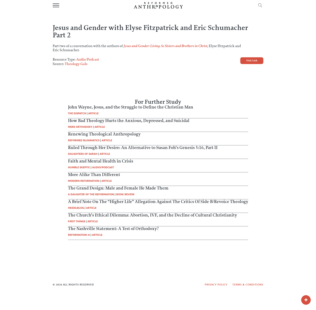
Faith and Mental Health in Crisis (100, 161)
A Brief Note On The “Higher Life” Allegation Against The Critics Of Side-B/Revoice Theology (158, 201)
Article (93, 113)
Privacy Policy (216, 284)
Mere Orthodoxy (80, 127)
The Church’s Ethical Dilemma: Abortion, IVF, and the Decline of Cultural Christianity (152, 215)
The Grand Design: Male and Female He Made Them (118, 188)
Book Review (125, 194)
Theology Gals (76, 63)
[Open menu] (56, 5)
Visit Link (251, 60)
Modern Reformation (83, 181)
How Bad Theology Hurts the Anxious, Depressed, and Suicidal (128, 120)
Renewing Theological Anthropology (104, 134)
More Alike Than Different (94, 174)
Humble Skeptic (79, 167)
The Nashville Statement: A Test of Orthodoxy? (113, 228)
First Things (76, 221)
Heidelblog (76, 208)
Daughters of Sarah (82, 154)
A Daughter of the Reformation (91, 194)
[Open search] (260, 5)
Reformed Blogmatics (84, 140)
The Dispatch (77, 113)
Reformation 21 (79, 235)
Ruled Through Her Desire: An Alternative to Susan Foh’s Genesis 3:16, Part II (143, 147)
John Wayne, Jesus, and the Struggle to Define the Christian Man (130, 107)
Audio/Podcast (87, 59)
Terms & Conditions (247, 284)
